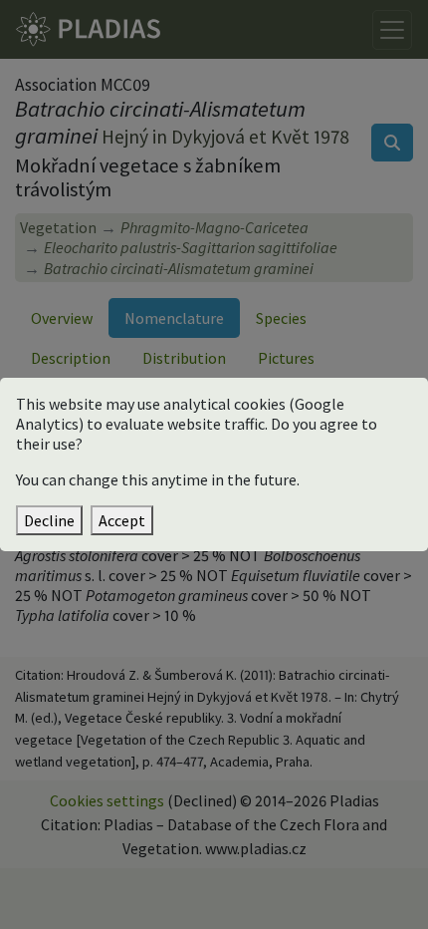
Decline (49, 520)
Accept (122, 520)
